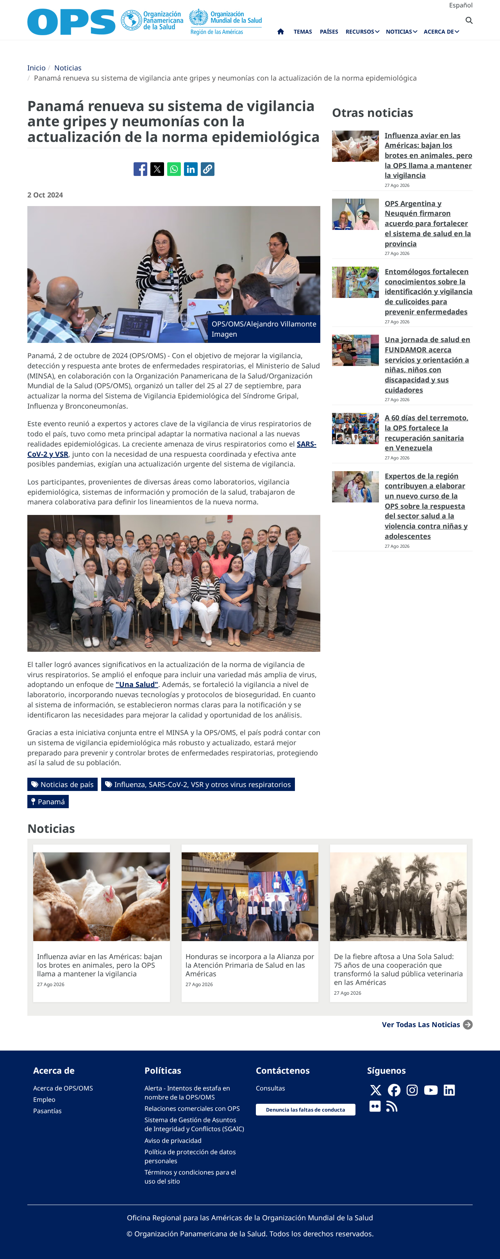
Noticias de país (67, 784)
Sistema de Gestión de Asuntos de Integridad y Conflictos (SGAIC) (194, 1124)
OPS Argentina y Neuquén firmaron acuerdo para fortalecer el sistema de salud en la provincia (428, 223)
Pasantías (47, 1111)
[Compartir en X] (157, 169)
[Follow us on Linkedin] (449, 1092)
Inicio (36, 67)
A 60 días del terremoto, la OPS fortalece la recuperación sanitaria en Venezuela (426, 432)
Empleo (44, 1099)
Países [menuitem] (329, 31)
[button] (207, 169)
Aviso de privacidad (173, 1140)
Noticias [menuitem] (399, 31)
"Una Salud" (137, 684)
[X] (376, 1092)
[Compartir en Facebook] (140, 169)
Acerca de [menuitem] (439, 31)
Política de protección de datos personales (190, 1156)
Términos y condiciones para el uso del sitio (190, 1176)
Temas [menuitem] (303, 31)
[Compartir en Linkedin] (191, 169)
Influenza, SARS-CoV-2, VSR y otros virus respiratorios (202, 784)
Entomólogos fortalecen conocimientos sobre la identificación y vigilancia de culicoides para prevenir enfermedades (429, 291)
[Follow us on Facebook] (394, 1092)
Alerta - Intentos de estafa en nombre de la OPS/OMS (187, 1092)
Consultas (270, 1088)
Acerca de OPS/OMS (63, 1088)
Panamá (51, 801)
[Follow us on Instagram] (412, 1092)
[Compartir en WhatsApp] (174, 169)
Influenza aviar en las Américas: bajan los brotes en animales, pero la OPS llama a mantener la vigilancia (428, 155)
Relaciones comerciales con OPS (192, 1108)
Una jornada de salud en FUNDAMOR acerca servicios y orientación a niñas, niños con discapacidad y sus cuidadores (427, 365)
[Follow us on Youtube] (431, 1092)
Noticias (68, 67)
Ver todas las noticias (421, 1024)
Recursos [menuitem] (360, 31)
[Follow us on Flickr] (375, 1108)
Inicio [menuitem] (280, 33)
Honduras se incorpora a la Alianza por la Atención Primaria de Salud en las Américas (250, 965)
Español (461, 5)
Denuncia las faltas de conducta (305, 1109)
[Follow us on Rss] (391, 1108)
